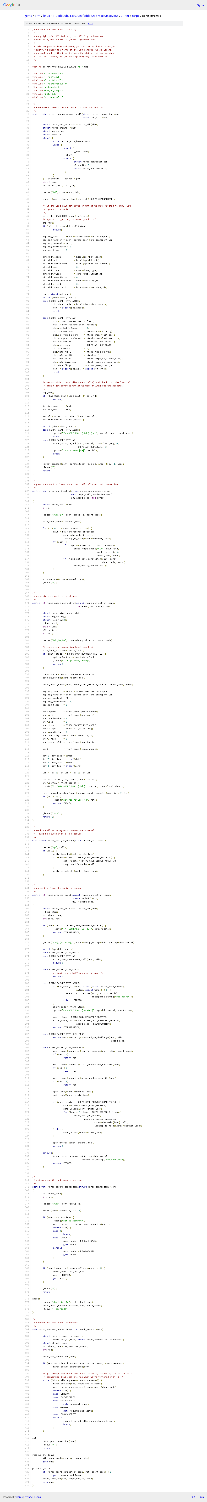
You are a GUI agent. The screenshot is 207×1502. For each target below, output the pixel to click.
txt (193, 1496)
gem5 (28, 16)
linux (46, 16)
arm (37, 16)
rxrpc (135, 16)
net (127, 16)
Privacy (28, 1496)
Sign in (200, 5)
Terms (37, 1496)
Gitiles (19, 1496)
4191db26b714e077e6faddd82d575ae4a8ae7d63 (85, 16)
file (90, 23)
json (201, 1496)
